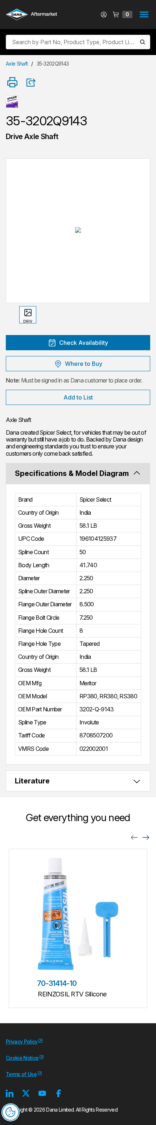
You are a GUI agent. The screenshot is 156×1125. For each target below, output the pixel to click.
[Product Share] (33, 82)
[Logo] (31, 15)
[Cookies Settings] (10, 1112)
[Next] (145, 836)
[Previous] (134, 836)
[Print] (12, 83)
